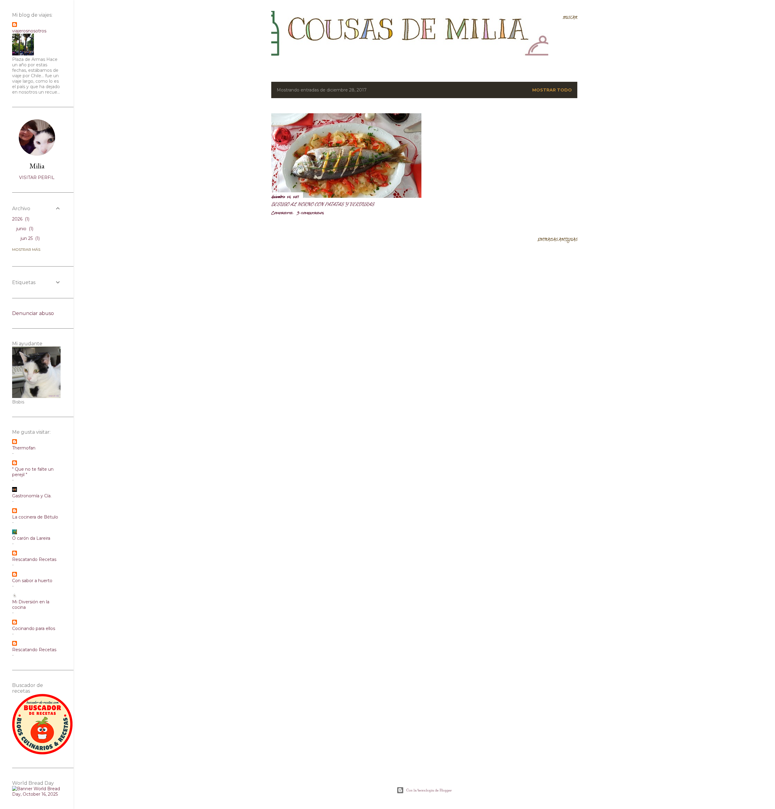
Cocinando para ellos (33, 628)
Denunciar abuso (33, 313)
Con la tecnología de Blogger (429, 790)
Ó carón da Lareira (31, 538)
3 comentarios (310, 213)
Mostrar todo (552, 90)
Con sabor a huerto (32, 580)
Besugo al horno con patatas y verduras (322, 204)
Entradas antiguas (557, 240)
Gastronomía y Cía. (31, 496)
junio (24, 228)
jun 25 (29, 238)
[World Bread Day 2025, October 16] (36, 794)
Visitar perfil (36, 177)
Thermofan (23, 448)
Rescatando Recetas (34, 559)
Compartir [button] (281, 213)
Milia (37, 166)
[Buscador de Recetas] (42, 753)
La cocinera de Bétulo (35, 517)
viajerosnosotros (29, 31)
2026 (20, 219)
